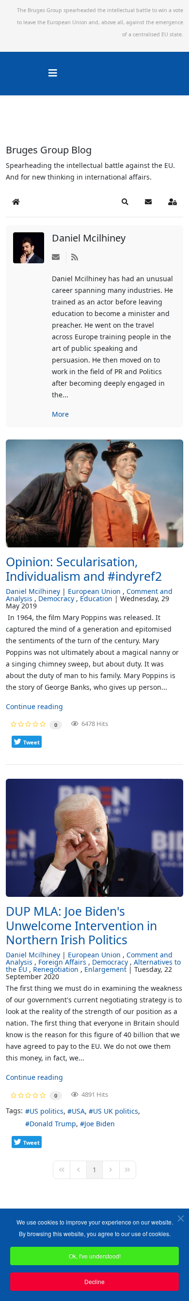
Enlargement (105, 969)
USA (78, 1111)
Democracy (56, 598)
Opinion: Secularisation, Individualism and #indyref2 (84, 569)
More (60, 414)
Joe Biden (99, 1123)
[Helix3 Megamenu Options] (52, 73)
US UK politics (115, 1111)
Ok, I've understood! (95, 1256)
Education (96, 598)
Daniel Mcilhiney (89, 237)
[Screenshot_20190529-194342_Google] (94, 493)
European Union (94, 591)
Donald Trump (53, 1123)
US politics (46, 1111)
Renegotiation (56, 969)
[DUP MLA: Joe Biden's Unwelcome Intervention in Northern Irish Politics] (94, 838)
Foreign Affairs (62, 962)
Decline (94, 1281)
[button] (125, 202)
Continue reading (34, 706)
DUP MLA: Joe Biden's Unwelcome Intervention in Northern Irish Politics (81, 925)
